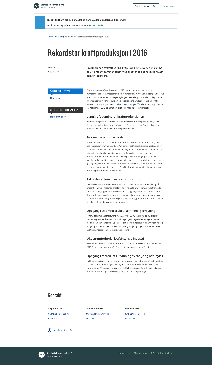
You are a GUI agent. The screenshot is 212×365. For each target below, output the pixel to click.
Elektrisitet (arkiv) (58, 116)
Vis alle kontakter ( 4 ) (63, 330)
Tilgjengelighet (140, 353)
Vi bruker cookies (169, 6)
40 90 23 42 (53, 318)
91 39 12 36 (130, 318)
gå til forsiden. (98, 25)
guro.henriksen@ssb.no (136, 313)
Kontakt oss (124, 353)
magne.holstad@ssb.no (58, 313)
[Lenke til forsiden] (49, 6)
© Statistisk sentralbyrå (161, 353)
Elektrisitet (55, 98)
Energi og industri (66, 36)
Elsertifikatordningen (127, 104)
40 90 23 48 (91, 318)
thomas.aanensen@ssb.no (98, 313)
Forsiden (52, 36)
